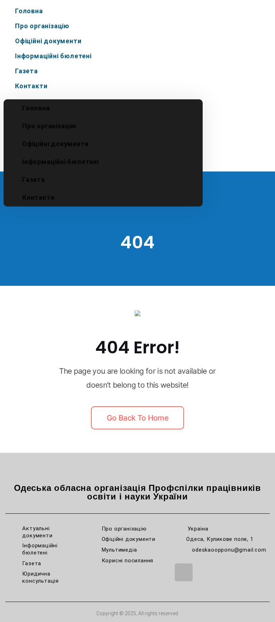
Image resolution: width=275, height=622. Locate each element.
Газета (26, 71)
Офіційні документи (48, 41)
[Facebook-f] (184, 572)
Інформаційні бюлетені (53, 56)
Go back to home (137, 417)
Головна (29, 11)
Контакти (31, 86)
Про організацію (42, 26)
